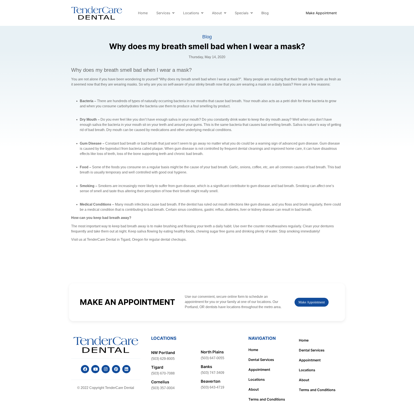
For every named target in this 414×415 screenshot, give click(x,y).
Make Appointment (311, 302)
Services (163, 13)
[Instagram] (106, 369)
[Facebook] (85, 369)
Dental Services (261, 359)
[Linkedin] (126, 369)
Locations (191, 13)
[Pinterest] (116, 369)
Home (143, 13)
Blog (265, 13)
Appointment (259, 369)
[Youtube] (95, 369)
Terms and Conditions (266, 399)
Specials (241, 13)
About (217, 13)
